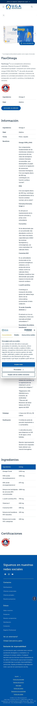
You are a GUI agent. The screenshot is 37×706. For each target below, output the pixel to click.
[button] (3, 7)
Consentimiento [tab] (7, 335)
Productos (6, 614)
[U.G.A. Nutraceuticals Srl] (13, 7)
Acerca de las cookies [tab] (28, 335)
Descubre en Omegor (11, 108)
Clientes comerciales (9, 591)
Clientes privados (8, 595)
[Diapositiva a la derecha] (35, 33)
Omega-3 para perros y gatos (12, 640)
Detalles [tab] (16, 335)
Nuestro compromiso (9, 618)
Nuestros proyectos (9, 599)
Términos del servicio (18, 682)
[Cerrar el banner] (34, 330)
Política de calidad (18, 694)
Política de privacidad (18, 679)
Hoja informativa (28, 43)
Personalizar (17, 369)
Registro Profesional (9, 630)
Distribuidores (7, 587)
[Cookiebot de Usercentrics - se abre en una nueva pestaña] (24, 330)
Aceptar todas (18, 364)
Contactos (6, 626)
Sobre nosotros (8, 610)
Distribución (7, 622)
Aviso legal (18, 685)
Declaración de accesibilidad (18, 691)
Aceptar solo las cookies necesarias (18, 374)
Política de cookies (18, 688)
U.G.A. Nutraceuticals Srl (20, 697)
